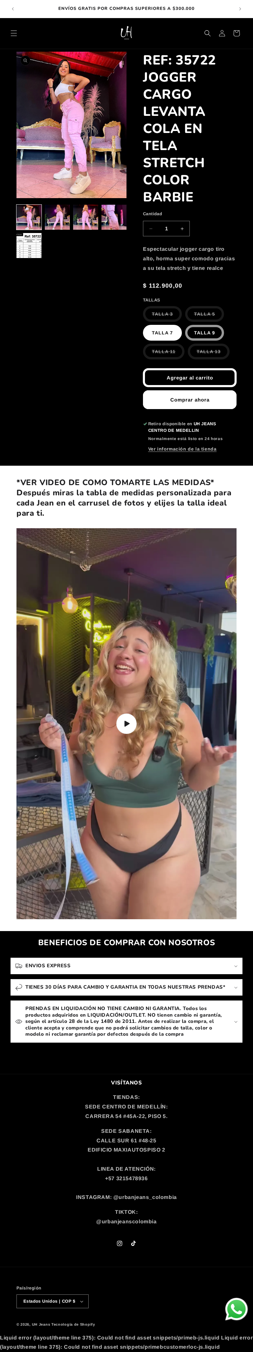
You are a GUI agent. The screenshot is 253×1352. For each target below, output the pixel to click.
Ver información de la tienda (182, 449)
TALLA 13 (213, 354)
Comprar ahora (190, 400)
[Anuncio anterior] (13, 9)
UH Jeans (41, 1324)
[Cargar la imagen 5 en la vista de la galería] (29, 245)
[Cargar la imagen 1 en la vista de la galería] (29, 217)
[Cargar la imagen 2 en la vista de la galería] (57, 217)
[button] (14, 33)
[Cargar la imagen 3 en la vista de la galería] (85, 217)
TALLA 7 (162, 332)
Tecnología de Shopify (73, 1324)
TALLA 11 (168, 354)
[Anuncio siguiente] (240, 9)
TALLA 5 (209, 316)
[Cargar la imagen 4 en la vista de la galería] (113, 217)
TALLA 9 (204, 332)
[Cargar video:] (126, 723)
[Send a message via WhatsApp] (236, 1309)
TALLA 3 (167, 316)
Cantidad (152, 213)
